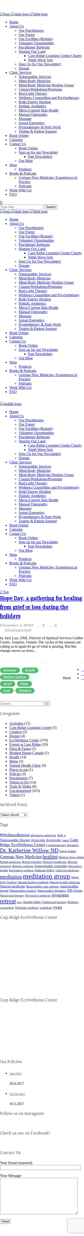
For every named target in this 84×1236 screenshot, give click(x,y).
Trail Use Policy (17, 1094)
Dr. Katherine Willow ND (29, 850)
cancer (65, 840)
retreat (8, 901)
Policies (15, 774)
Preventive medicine (38, 895)
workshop (46, 907)
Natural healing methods (33, 882)
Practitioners (18, 778)
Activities (16, 723)
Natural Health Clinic (25, 765)
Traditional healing (54, 902)
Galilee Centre (15, 676)
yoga (57, 907)
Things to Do (19, 782)
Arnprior (10, 670)
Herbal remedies (32, 862)
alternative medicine (43, 835)
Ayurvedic (53, 840)
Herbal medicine (10, 862)
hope (24, 683)
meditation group (46, 876)
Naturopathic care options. (42, 886)
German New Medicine (21, 856)
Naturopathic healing (23, 890)
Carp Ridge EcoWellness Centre (39, 842)
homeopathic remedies (51, 866)
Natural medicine (12, 886)
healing (50, 856)
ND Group (74, 890)
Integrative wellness (21, 870)
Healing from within (71, 857)
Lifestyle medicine (67, 870)
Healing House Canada (26, 753)
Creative (15, 732)
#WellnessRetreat (14, 835)
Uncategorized (18, 630)
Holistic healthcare (55, 862)
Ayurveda (38, 840)
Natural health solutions (65, 882)
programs (60, 895)
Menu (13, 761)
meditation (11, 876)
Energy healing (67, 851)
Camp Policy (15, 1074)
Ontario (25, 690)
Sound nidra (32, 902)
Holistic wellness (23, 866)
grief (8, 683)
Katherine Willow (45, 870)
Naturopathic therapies (51, 890)
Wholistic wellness (27, 907)
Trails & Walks (20, 786)
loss (7, 690)
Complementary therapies (62, 845)
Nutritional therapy (12, 895)
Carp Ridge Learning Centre (30, 728)
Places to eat (18, 770)
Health (14, 757)
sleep (19, 902)
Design (14, 736)
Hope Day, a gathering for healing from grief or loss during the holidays (41, 607)
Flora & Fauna (20, 749)
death (30, 670)
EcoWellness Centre (24, 740)
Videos (14, 795)
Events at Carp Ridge (25, 744)
